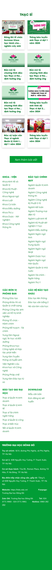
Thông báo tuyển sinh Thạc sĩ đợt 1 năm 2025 (39, 40)
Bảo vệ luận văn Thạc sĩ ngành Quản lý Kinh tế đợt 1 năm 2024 (13, 139)
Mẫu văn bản (35, 394)
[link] (19, 489)
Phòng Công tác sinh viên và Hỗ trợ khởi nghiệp (13, 313)
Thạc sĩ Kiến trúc (10, 423)
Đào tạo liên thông (37, 298)
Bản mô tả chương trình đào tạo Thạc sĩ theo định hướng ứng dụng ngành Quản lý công (13, 74)
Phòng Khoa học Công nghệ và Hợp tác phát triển (12, 349)
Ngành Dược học (37, 256)
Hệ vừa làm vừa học (38, 306)
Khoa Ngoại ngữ (10, 196)
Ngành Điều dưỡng (37, 229)
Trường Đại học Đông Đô (13, 493)
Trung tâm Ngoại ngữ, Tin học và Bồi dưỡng (11, 338)
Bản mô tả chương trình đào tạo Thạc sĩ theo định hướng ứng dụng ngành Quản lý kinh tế (39, 74)
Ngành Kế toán (35, 207)
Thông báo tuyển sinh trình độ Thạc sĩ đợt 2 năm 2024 (38, 107)
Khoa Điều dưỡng (11, 208)
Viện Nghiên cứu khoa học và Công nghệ (11, 367)
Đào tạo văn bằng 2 (38, 302)
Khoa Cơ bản (9, 204)
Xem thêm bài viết (26, 159)
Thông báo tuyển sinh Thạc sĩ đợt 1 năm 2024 (39, 138)
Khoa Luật (7, 200)
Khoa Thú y (7, 212)
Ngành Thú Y (34, 282)
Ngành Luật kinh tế (37, 218)
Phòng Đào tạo (10, 298)
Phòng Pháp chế (10, 374)
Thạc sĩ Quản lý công (12, 419)
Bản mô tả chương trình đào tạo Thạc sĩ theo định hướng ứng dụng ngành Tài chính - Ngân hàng (13, 107)
